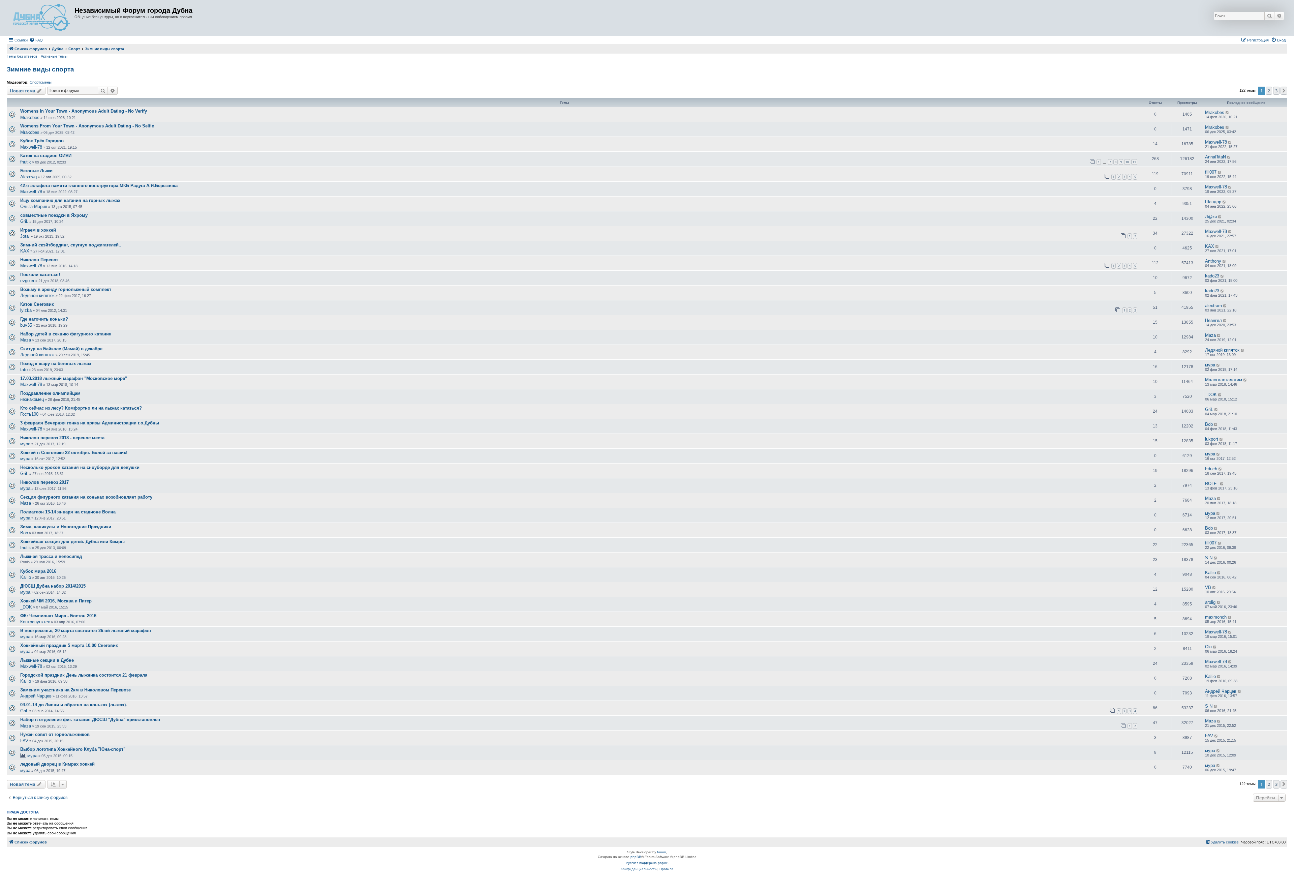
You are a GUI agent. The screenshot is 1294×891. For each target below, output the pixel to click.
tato (24, 369)
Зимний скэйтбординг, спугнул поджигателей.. (70, 244)
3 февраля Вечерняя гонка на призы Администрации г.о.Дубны (89, 422)
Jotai (25, 236)
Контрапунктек (35, 621)
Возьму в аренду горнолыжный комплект (65, 289)
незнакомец (32, 399)
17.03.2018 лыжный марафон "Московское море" (73, 378)
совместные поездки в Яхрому (54, 215)
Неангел (1213, 320)
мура (1210, 364)
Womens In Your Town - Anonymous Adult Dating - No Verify (83, 111)
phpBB (635, 857)
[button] (1284, 91)
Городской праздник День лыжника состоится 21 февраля (84, 675)
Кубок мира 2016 (38, 571)
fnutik (25, 162)
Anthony (1213, 261)
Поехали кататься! (40, 274)
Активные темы (54, 56)
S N (1208, 557)
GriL (24, 221)
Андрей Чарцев (36, 696)
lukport (1211, 439)
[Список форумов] (41, 18)
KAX (24, 251)
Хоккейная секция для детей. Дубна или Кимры (72, 541)
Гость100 (29, 414)
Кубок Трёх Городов (42, 140)
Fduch (1211, 468)
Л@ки (1211, 216)
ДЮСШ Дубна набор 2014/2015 (53, 586)
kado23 (1212, 275)
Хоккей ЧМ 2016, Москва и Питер (56, 600)
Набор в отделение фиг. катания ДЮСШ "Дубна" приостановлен (90, 719)
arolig (1210, 602)
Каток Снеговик (37, 304)
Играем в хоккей (38, 230)
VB (1208, 587)
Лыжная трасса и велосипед (51, 556)
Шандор (1213, 201)
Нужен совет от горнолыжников (55, 734)
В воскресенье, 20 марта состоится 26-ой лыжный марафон (85, 630)
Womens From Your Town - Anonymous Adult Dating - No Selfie (87, 125)
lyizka (26, 310)
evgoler (27, 280)
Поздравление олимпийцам (50, 393)
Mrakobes (29, 117)
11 (1134, 162)
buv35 (26, 325)
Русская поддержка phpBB (647, 863)
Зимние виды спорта (40, 69)
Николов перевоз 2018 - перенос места (62, 437)
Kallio (25, 577)
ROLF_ (1212, 483)
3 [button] (1276, 91)
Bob (1209, 424)
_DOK (1211, 394)
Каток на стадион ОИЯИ (45, 155)
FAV (24, 740)
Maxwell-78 (31, 147)
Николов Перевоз (39, 259)
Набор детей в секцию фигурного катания (66, 333)
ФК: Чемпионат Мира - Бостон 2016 (58, 615)
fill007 (1210, 172)
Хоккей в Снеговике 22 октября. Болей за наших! (73, 452)
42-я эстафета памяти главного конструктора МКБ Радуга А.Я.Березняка (99, 185)
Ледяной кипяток (37, 295)
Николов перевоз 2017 (44, 482)
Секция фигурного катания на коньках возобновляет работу (86, 497)
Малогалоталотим (1223, 379)
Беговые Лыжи (36, 170)
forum (661, 852)
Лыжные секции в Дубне (47, 660)
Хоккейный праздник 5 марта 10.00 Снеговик (69, 645)
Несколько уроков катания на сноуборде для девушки (80, 467)
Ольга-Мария (33, 206)
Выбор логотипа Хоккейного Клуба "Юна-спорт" (72, 749)
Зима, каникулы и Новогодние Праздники (65, 526)
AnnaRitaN (1215, 156)
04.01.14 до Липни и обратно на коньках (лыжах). (73, 704)
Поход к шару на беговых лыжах (55, 363)
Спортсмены (41, 82)
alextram (1213, 305)
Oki (1208, 646)
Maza (25, 340)
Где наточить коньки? (44, 319)
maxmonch (1216, 617)
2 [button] (1269, 91)
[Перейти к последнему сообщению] (1227, 113)
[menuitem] (36, 40)
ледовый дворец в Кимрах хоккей (57, 764)
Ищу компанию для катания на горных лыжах (70, 200)
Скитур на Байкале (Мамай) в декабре (61, 348)
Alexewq (28, 176)
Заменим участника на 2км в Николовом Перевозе (75, 689)
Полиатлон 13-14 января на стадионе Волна (68, 511)
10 (1127, 162)
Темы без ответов (22, 56)
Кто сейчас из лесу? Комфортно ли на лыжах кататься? (81, 408)
